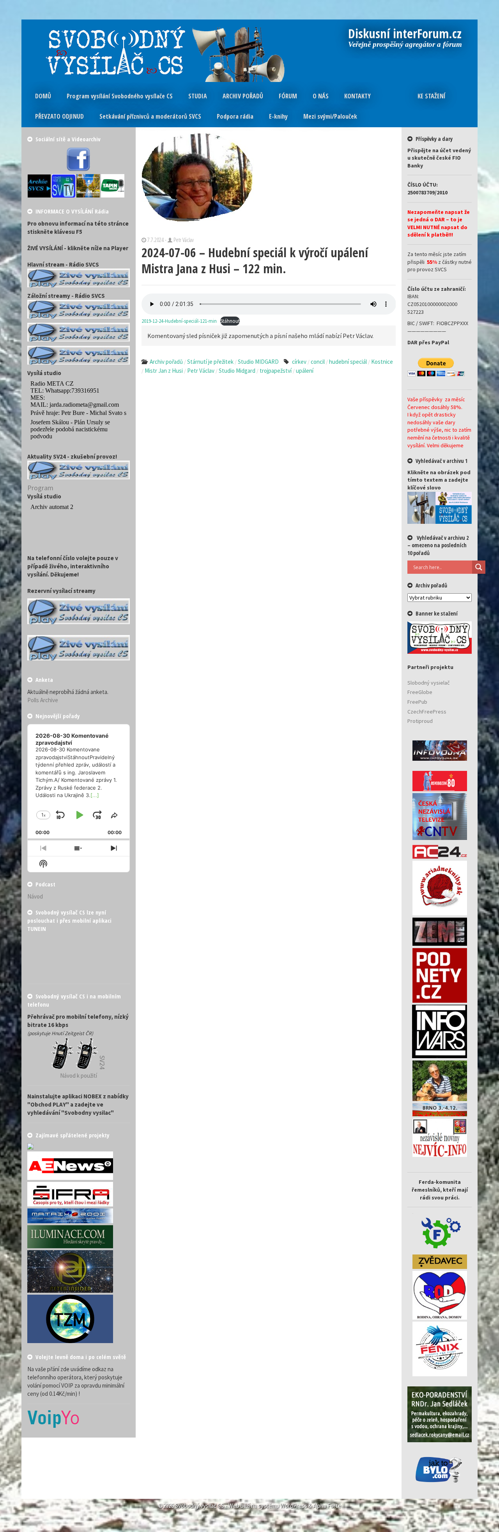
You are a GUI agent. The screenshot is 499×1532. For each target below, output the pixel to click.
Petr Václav (200, 370)
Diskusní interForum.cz (405, 34)
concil (318, 361)
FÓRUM (288, 96)
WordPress (293, 1505)
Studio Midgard (237, 370)
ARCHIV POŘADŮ (243, 96)
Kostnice (382, 361)
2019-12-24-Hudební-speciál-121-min (179, 321)
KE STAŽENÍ (432, 96)
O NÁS (321, 96)
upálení (304, 370)
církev (299, 361)
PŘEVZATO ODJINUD (59, 116)
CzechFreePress (426, 711)
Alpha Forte (327, 1505)
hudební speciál (348, 361)
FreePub (417, 701)
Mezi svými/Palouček (330, 116)
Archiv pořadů (166, 361)
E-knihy (278, 116)
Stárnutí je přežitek (210, 361)
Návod (35, 896)
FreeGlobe (419, 692)
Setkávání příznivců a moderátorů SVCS (150, 116)
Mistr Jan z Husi (164, 370)
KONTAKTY (357, 96)
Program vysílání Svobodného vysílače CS (120, 96)
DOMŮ (43, 96)
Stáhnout (230, 321)
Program (40, 487)
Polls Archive (42, 700)
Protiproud (420, 720)
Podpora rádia (235, 116)
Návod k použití (78, 1075)
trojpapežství (276, 370)
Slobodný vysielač (428, 682)
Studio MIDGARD (258, 361)
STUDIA (197, 96)
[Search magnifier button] (478, 567)
